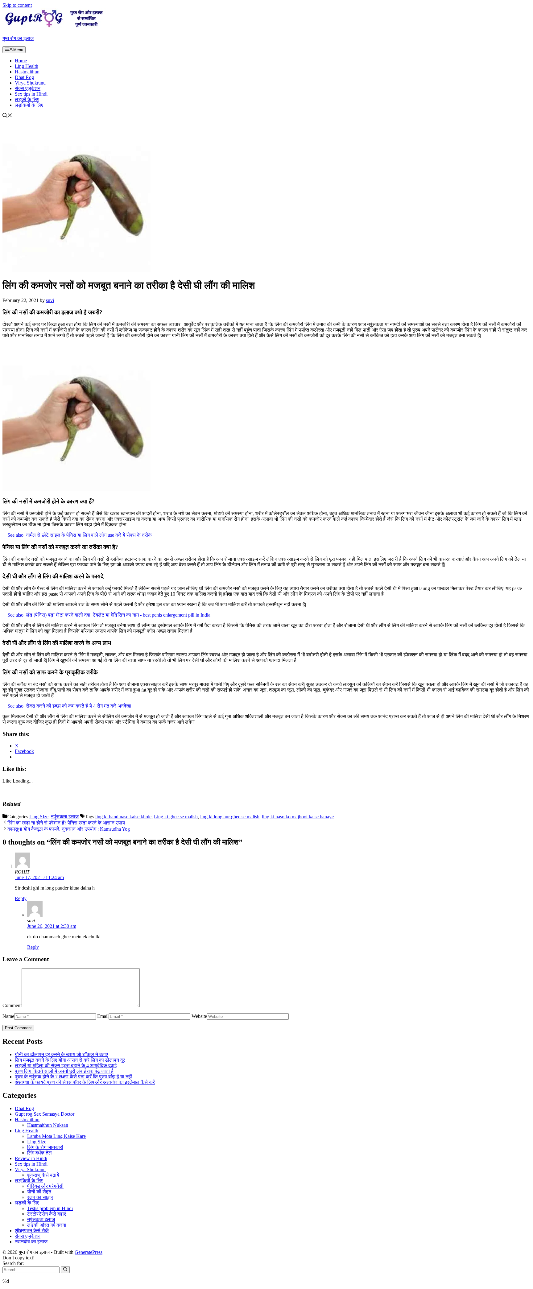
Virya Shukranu (30, 82)
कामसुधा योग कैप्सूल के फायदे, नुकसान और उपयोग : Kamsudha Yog (68, 829)
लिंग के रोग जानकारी (45, 1147)
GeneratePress (88, 1252)
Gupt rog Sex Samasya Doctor (44, 1114)
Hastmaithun (27, 71)
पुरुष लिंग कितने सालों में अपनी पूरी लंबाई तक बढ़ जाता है (64, 1071)
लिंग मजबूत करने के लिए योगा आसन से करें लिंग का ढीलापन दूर (70, 1060)
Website (199, 1016)
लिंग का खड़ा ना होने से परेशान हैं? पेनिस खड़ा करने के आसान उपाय (66, 822)
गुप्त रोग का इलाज (18, 38)
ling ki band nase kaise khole (123, 816)
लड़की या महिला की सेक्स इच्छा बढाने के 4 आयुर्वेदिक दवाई (66, 1065)
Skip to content (17, 5)
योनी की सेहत (39, 1191)
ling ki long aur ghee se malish (229, 816)
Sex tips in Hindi (31, 94)
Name (8, 1016)
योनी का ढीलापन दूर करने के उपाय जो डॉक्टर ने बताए (61, 1054)
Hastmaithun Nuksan (47, 1125)
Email (103, 1016)
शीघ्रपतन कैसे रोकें (32, 1230)
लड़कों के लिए (27, 99)
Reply (21, 898)
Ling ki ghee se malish (176, 816)
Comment (12, 1005)
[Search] (65, 1269)
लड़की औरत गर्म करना (46, 1225)
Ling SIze (38, 816)
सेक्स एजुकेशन (27, 88)
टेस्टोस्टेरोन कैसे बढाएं (46, 1214)
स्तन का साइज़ (40, 1197)
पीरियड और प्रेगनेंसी (45, 1186)
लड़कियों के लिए (29, 105)
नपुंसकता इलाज (65, 816)
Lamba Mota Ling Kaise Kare (56, 1136)
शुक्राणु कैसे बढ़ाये (43, 1175)
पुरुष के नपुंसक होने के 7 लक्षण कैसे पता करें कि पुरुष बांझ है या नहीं (73, 1076)
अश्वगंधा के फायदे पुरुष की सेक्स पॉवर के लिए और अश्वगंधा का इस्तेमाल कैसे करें (85, 1082)
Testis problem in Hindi (50, 1208)
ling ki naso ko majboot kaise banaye (298, 816)
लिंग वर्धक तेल (39, 1152)
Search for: (13, 1263)
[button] (7, 116)
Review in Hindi (31, 1158)
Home (21, 60)
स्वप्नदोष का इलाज (31, 1241)
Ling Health (26, 66)
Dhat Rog (24, 77)
